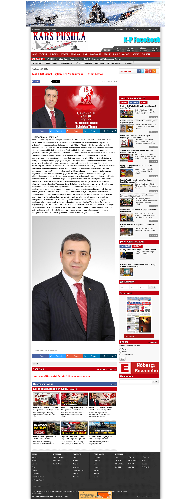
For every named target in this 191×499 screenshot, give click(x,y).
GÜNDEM (145, 457)
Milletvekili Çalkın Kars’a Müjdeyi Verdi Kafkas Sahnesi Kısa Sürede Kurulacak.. (146, 215)
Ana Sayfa (119, 29)
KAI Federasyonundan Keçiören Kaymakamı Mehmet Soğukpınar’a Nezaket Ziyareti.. (146, 202)
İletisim (157, 29)
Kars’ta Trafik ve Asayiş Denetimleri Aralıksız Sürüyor (146, 229)
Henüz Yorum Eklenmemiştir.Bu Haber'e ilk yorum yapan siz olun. (61, 376)
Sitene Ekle (38, 480)
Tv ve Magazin (78, 470)
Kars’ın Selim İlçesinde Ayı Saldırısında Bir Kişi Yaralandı (43, 443)
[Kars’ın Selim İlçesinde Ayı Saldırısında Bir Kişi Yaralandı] (47, 428)
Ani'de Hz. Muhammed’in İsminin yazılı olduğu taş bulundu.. (136, 166)
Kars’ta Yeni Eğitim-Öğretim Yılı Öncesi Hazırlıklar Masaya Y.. (136, 181)
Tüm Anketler (152, 342)
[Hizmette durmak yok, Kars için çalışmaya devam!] (103, 428)
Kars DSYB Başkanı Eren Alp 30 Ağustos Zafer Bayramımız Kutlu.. (46, 410)
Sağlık (75, 464)
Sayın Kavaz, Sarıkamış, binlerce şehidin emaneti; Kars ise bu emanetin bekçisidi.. (146, 156)
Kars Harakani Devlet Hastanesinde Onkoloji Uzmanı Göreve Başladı (138, 265)
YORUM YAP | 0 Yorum (107, 369)
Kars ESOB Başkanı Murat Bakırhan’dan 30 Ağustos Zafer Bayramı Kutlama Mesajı (99, 414)
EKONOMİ (145, 467)
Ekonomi (97, 461)
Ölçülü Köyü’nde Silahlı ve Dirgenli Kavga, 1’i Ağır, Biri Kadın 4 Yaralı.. (73, 443)
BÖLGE (144, 464)
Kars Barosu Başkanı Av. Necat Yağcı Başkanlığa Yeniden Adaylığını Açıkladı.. (145, 141)
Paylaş (42, 131)
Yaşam (96, 474)
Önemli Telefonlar (38, 477)
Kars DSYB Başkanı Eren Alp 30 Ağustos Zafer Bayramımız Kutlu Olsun (44, 414)
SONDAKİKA (119, 464)
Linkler (34, 464)
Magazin (97, 470)
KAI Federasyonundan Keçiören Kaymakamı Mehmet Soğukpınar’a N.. (138, 196)
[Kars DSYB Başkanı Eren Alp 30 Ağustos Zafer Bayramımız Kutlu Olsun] (47, 399)
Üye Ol (128, 29)
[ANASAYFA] (59, 40)
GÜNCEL (44, 69)
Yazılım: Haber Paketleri (144, 497)
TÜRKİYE (131, 457)
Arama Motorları (127, 354)
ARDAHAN (132, 461)
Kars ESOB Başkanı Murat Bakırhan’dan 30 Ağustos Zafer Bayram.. (100, 410)
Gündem (97, 457)
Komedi (96, 467)
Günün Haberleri (58, 457)
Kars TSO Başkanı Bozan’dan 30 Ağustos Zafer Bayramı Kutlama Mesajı (72, 414)
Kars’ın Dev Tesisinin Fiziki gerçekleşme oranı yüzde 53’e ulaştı (79, 59)
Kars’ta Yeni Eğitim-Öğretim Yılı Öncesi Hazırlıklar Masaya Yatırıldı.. (146, 186)
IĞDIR (144, 461)
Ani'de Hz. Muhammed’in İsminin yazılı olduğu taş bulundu (144, 171)
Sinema (76, 477)
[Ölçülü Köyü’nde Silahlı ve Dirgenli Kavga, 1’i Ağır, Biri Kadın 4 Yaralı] (75, 428)
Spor (75, 457)
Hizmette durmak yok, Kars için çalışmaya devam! (100, 438)
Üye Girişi (136, 29)
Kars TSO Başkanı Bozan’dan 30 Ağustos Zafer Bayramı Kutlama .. (74, 410)
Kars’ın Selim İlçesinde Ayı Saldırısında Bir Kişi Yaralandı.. (44, 439)
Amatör (75, 474)
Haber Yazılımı (37, 486)
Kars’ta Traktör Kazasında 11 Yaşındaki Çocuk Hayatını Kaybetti (146, 127)
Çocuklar (76, 467)
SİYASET (118, 461)
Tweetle (59, 131)
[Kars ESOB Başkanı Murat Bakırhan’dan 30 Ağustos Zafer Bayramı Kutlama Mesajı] (103, 399)
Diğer (96, 477)
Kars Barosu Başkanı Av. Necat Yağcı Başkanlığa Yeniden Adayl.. (135, 137)
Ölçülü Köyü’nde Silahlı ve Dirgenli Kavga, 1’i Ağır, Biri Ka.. (73, 439)
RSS (143, 29)
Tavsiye (124, 352)
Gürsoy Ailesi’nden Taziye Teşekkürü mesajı (138, 250)
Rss (33, 467)
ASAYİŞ (131, 467)
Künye (34, 461)
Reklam (149, 29)
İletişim (34, 457)
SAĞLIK (131, 464)
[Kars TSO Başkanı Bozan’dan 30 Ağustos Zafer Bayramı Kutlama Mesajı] (75, 399)
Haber (75, 461)
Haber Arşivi (57, 461)
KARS (117, 457)
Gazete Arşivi (57, 464)
